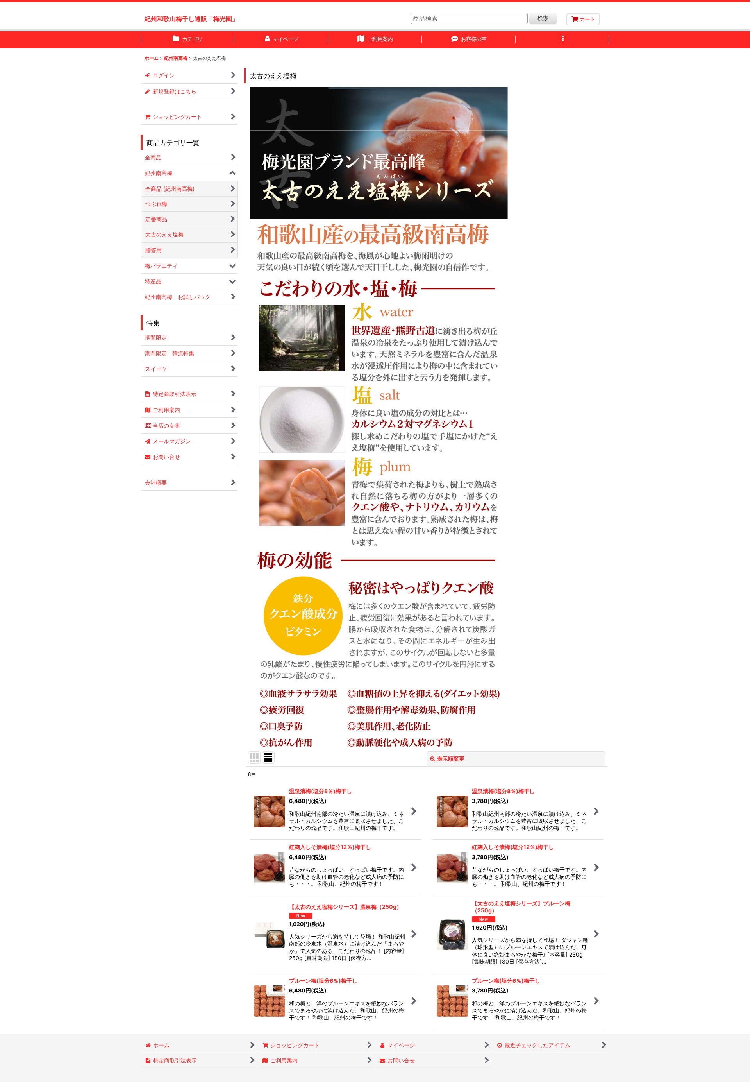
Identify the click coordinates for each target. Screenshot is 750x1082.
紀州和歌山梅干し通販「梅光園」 (191, 19)
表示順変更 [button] (450, 758)
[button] (562, 39)
